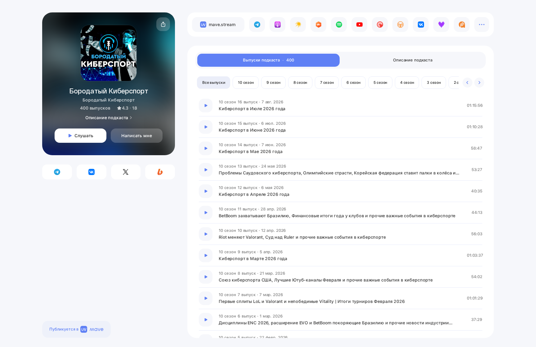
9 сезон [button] (273, 82)
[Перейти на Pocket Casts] (380, 24)
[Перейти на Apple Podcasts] (277, 24)
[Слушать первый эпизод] (205, 105)
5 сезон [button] (380, 82)
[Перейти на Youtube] (359, 24)
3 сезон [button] (433, 82)
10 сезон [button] (245, 82)
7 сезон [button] (326, 82)
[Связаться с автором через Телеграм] (57, 171)
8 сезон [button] (300, 82)
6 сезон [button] (353, 82)
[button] (163, 24)
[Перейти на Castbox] (318, 24)
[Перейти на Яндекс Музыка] (298, 24)
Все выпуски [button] (213, 82)
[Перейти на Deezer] (441, 24)
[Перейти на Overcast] (400, 24)
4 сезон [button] (407, 82)
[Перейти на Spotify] (339, 24)
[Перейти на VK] (421, 24)
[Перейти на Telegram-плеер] (257, 24)
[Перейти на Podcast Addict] (462, 24)
